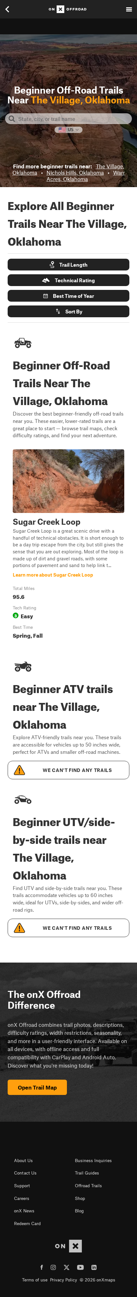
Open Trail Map (37, 1087)
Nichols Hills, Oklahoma (75, 172)
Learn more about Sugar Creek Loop (68, 545)
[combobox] (73, 119)
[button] (68, 264)
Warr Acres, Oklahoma (86, 175)
